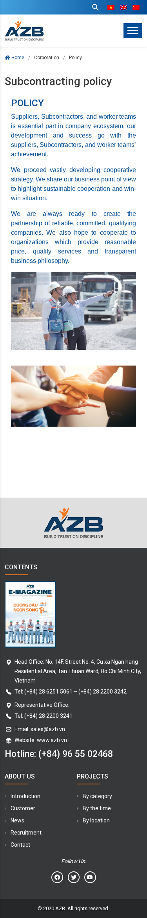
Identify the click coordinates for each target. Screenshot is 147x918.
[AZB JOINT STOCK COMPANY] (24, 30)
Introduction (25, 796)
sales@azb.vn (48, 729)
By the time (97, 808)
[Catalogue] (73, 614)
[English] (123, 7)
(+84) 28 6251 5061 (48, 691)
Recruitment (26, 832)
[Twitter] (74, 877)
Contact (20, 845)
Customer (23, 808)
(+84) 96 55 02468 (75, 754)
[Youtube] (90, 877)
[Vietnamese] (110, 7)
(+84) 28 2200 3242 (102, 691)
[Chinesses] (136, 7)
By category (97, 796)
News (17, 820)
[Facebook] (57, 877)
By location (96, 820)
